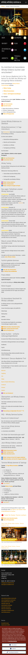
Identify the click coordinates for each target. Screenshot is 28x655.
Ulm (2, 376)
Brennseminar (6, 132)
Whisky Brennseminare (9, 91)
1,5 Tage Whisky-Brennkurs (11, 465)
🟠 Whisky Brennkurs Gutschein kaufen (10, 327)
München (3, 370)
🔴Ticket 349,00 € (5, 483)
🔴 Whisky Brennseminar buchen (9, 450)
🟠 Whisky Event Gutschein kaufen (9, 518)
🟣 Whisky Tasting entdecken (8, 182)
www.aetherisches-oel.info (7, 601)
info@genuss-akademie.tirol (7, 582)
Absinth (5, 58)
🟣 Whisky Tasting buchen (7, 452)
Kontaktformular (5, 623)
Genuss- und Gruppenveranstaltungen (12, 93)
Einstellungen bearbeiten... (14, 652)
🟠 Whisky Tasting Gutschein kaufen (9, 328)
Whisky (4, 43)
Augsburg (3, 373)
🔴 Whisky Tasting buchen (7, 183)
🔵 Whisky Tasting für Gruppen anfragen (10, 185)
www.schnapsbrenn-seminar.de (8, 600)
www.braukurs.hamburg (6, 605)
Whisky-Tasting (9, 486)
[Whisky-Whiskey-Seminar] (11, 2)
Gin (15, 50)
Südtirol (3, 390)
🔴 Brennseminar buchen (7, 160)
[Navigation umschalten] (26, 2)
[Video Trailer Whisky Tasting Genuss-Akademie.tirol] (14, 557)
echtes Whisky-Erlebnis (10, 257)
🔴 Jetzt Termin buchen (6, 104)
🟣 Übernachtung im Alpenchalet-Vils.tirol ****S (12, 411)
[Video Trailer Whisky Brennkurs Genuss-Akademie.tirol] (14, 534)
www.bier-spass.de (5, 603)
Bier (3, 38)
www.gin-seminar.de (5, 607)
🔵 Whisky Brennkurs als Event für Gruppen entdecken (14, 459)
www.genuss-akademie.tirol (7, 584)
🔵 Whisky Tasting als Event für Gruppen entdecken (13, 457)
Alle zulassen (14, 644)
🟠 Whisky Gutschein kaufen (8, 453)
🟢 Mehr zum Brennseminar (7, 158)
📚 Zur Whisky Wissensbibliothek (9, 271)
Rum (16, 43)
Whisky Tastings (7, 88)
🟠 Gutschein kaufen (6, 105)
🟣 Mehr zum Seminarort (7, 393)
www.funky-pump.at (5, 612)
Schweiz (3, 387)
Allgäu (2, 379)
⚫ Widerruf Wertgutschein (7, 113)
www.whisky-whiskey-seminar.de (8, 598)
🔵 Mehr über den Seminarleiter (8, 269)
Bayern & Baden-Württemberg (7, 381)
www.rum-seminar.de (6, 608)
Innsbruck (3, 384)
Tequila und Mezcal (17, 58)
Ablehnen (14, 648)
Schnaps (17, 38)
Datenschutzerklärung (12, 641)
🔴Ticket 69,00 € (5, 502)
